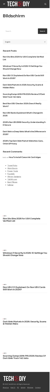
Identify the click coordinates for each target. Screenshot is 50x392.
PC (18, 387)
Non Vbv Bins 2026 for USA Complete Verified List (21, 220)
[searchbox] (20, 31)
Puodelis (11, 174)
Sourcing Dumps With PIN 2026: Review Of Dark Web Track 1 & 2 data (24, 357)
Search (42, 31)
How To (13, 387)
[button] (4, 4)
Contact (38, 387)
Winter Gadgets (14, 176)
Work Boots (12, 168)
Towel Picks (12, 165)
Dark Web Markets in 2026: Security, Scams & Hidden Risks (24, 323)
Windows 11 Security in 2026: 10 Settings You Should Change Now (25, 254)
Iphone (23, 387)
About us (6, 387)
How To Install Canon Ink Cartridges (25, 157)
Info (5, 216)
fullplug (10, 185)
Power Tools (12, 171)
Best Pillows (12, 182)
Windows (30, 387)
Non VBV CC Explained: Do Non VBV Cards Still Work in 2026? (24, 288)
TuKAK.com (12, 179)
